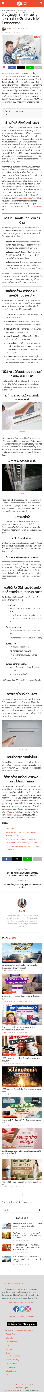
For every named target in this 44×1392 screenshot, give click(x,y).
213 (26, 1229)
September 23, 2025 (15, 1032)
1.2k (27, 1240)
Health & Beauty (12, 1359)
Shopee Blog (35, 206)
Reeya (6, 1187)
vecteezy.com (23, 749)
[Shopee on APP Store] (29, 1323)
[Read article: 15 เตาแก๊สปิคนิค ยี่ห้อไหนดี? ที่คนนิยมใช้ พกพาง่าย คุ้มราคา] (22, 1107)
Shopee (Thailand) (13, 1391)
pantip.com (10, 828)
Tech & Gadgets (12, 1363)
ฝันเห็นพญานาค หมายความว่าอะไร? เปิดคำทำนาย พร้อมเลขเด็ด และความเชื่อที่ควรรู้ (27, 1235)
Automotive (10, 1367)
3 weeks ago (18, 1229)
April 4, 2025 (14, 1187)
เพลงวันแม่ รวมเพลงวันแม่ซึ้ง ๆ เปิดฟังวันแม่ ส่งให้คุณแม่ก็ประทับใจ (27, 1224)
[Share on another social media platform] (38, 67)
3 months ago (19, 1264)
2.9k (21, 1094)
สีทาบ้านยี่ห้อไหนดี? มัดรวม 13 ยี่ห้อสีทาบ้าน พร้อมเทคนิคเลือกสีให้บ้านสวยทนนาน (20, 1028)
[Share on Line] (30, 67)
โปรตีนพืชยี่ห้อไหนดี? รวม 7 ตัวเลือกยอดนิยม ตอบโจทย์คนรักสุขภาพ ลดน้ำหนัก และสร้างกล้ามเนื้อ (27, 1247)
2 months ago (19, 1252)
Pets (7, 1374)
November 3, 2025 (22, 1001)
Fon (5, 1156)
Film (5, 970)
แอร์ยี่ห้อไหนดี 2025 (13, 815)
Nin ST (11, 29)
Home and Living (22, 10)
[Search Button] (41, 3)
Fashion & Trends (13, 1356)
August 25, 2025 (14, 1063)
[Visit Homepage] (22, 3)
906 (22, 970)
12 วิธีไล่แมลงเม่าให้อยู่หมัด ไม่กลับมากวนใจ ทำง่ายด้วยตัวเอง (21, 1090)
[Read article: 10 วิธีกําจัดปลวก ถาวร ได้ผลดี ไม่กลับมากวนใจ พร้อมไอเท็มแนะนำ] (22, 1046)
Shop (8, 1353)
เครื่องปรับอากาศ (8, 73)
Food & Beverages (13, 1334)
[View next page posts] (24, 1194)
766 (27, 1252)
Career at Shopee (22, 1388)
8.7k (24, 1063)
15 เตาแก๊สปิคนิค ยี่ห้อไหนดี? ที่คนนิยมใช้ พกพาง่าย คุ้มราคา (22, 1121)
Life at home (11, 1371)
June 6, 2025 (13, 1094)
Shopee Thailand (9, 1385)
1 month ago (18, 1240)
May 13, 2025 (13, 1156)
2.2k (26, 1032)
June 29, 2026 (13, 970)
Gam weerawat (8, 1001)
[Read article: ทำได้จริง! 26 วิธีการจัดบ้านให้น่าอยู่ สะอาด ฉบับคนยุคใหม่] (22, 1169)
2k (31, 1001)
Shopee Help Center (22, 1385)
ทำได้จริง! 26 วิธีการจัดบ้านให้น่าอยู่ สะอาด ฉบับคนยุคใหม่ (21, 1183)
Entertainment (12, 1341)
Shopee (9, 1349)
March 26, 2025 (23, 29)
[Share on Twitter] (21, 67)
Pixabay (23, 684)
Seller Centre (34, 1385)
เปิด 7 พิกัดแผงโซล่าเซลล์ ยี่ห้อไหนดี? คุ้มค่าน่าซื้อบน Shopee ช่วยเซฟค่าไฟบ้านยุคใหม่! (20, 966)
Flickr (23, 432)
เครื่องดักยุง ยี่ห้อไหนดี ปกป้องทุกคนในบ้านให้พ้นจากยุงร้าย (22, 997)
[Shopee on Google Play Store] (14, 1323)
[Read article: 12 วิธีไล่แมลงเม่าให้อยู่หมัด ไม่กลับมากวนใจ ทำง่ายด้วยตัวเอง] (22, 1076)
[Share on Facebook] (12, 67)
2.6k (21, 1156)
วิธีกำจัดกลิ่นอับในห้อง (23, 198)
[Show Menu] (3, 3)
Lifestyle (9, 1338)
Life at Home (11, 10)
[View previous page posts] (20, 1194)
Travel (8, 1345)
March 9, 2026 (14, 1125)
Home (3, 10)
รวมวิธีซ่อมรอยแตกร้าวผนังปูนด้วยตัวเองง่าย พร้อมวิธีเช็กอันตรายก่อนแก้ (21, 1152)
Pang (5, 1063)
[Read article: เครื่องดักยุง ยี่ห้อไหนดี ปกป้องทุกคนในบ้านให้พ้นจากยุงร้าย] (22, 984)
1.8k (23, 1125)
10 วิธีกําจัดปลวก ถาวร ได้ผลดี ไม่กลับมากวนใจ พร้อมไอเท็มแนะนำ (21, 1059)
